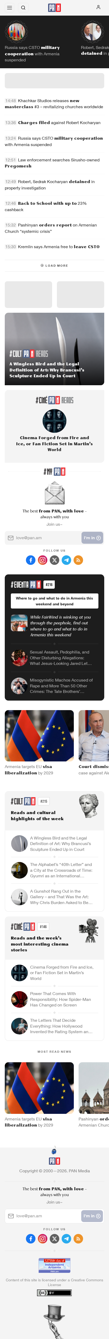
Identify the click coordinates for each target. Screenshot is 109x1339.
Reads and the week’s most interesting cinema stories (40, 944)
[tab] (43, 1307)
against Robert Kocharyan (59, 122)
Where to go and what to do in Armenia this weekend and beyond (54, 601)
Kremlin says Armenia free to (58, 246)
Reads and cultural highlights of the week (37, 816)
